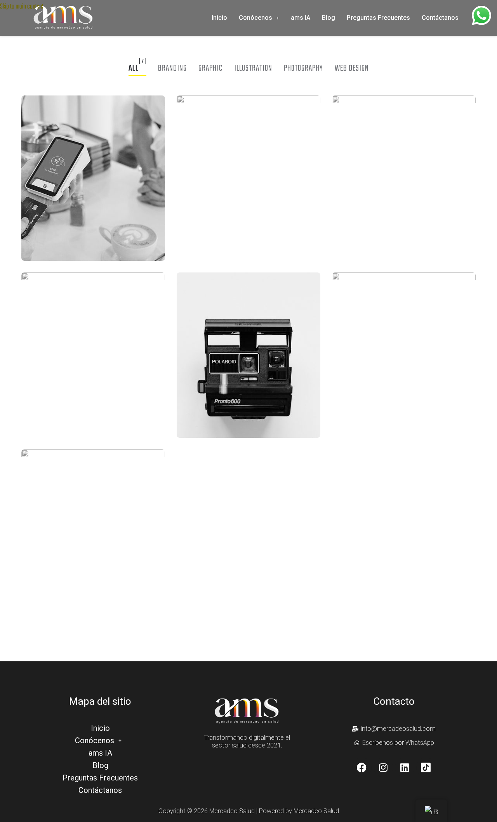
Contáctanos (440, 17)
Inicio (219, 17)
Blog (328, 17)
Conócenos (255, 17)
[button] (259, 18)
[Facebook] (362, 767)
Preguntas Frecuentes (378, 17)
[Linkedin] (404, 767)
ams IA (300, 17)
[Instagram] (383, 767)
